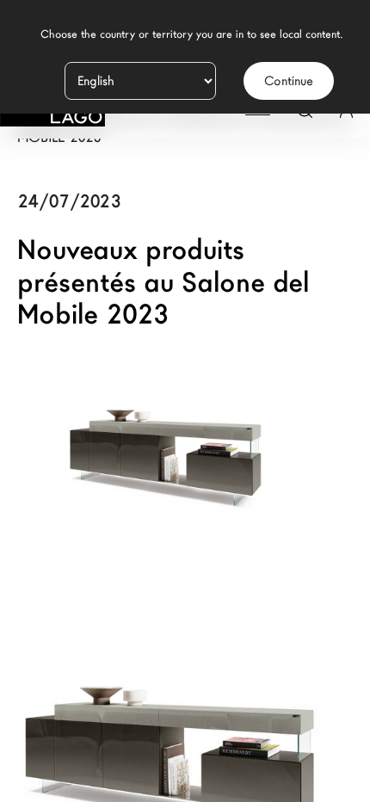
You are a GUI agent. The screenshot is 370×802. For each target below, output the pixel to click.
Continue (288, 80)
